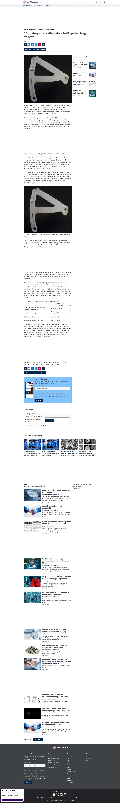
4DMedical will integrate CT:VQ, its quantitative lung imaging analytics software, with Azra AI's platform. (56, 514)
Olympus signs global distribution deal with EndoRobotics (55, 724)
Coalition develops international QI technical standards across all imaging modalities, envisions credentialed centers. (55, 637)
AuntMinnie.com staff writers (51, 494)
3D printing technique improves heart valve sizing (87, 454)
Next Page (38, 739)
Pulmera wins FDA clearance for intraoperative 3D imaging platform (56, 660)
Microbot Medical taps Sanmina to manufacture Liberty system (56, 593)
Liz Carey (46, 634)
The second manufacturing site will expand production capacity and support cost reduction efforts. (56, 600)
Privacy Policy (40, 797)
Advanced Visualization (47, 29)
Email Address (39, 385)
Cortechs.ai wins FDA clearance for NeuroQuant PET (80, 64)
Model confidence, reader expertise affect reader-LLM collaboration (80, 83)
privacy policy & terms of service (55, 396)
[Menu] (104, 2)
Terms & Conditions (60, 797)
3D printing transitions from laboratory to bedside (32, 454)
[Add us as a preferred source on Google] (43, 44)
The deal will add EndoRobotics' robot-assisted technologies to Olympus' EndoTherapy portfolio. (56, 730)
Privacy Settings (50, 797)
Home (81, 797)
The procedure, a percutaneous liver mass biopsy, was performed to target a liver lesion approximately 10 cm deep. (56, 569)
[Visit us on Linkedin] (61, 794)
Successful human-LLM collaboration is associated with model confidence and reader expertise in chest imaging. (56, 530)
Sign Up (38, 400)
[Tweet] (36, 44)
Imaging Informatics (30, 29)
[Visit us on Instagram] (65, 794)
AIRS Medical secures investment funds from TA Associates (55, 646)
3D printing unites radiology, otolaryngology (50, 454)
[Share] (29, 44)
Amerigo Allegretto (49, 526)
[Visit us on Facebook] (54, 794)
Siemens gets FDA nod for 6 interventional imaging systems (55, 696)
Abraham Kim (27, 40)
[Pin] (39, 44)
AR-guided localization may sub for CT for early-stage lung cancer (56, 578)
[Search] (100, 2)
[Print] (25, 44)
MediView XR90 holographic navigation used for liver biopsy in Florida (79, 92)
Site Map (76, 797)
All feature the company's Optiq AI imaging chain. (55, 702)
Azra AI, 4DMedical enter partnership (79, 72)
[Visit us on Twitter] (57, 794)
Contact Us (69, 797)
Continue (49, 420)
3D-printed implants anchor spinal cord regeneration (69, 454)
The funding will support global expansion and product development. (56, 652)
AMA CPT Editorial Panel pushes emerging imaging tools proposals (56, 710)
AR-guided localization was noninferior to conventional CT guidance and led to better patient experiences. (55, 585)
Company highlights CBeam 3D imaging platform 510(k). (56, 666)
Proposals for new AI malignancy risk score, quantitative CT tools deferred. (55, 716)
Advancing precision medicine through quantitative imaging (54, 631)
